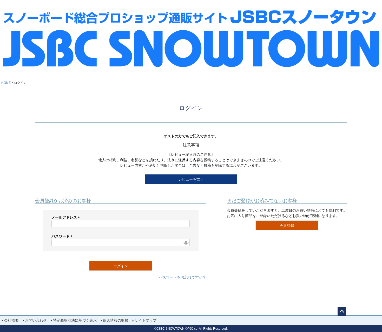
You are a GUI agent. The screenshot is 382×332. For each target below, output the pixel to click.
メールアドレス (66, 217)
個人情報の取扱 (115, 320)
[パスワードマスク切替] (185, 242)
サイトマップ (145, 320)
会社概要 (11, 320)
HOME (6, 83)
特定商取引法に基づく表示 (75, 320)
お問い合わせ (36, 320)
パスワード (62, 236)
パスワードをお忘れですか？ (182, 277)
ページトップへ (342, 311)
